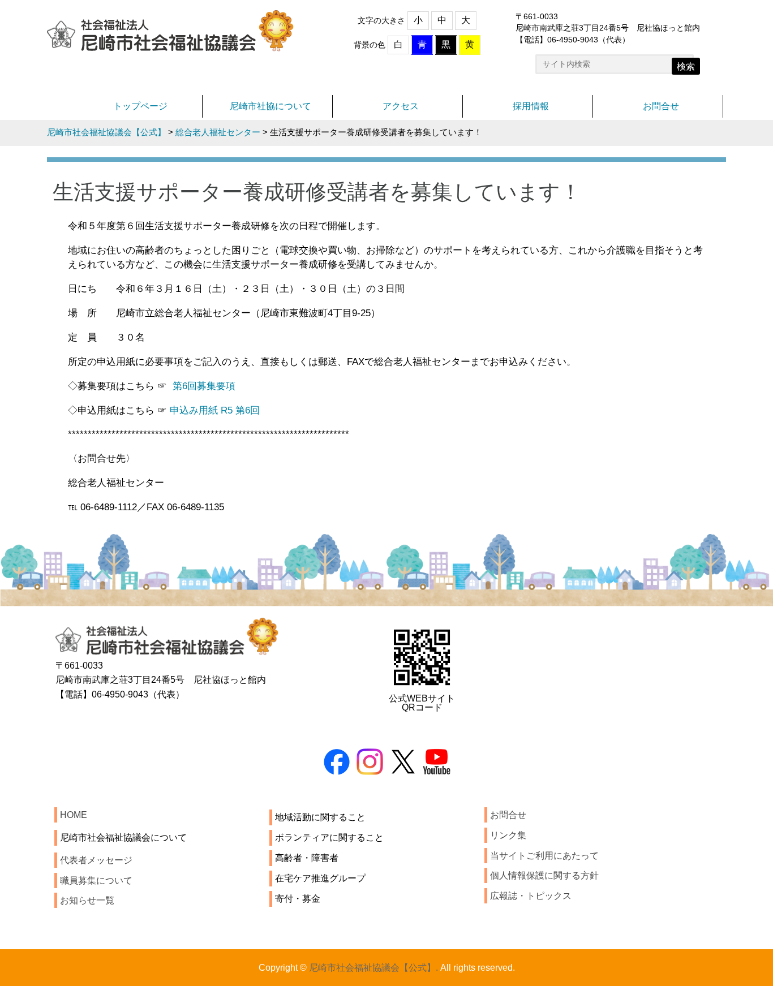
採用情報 (531, 106)
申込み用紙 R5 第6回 (215, 410)
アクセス (401, 106)
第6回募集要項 (204, 385)
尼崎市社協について (270, 106)
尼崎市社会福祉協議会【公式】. (373, 967)
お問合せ (661, 106)
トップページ (140, 106)
